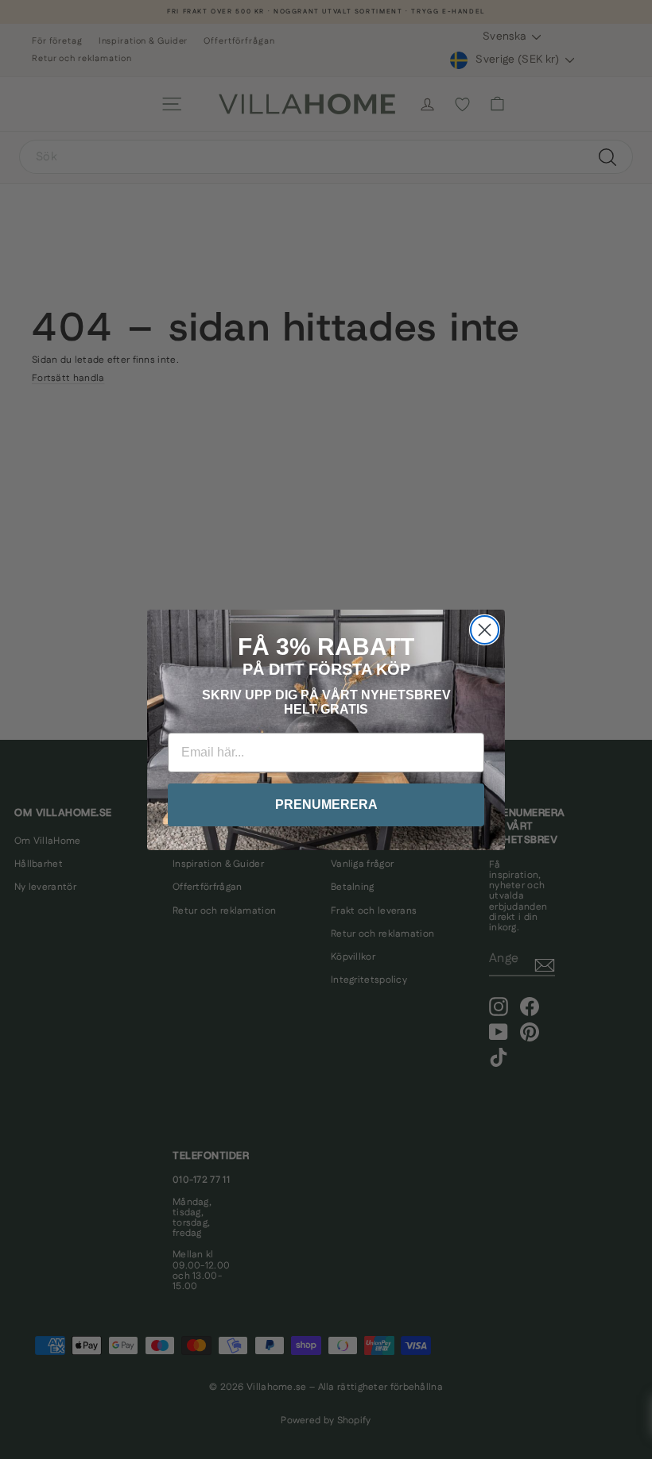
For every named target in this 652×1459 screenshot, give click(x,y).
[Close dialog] (485, 630)
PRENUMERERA (326, 804)
